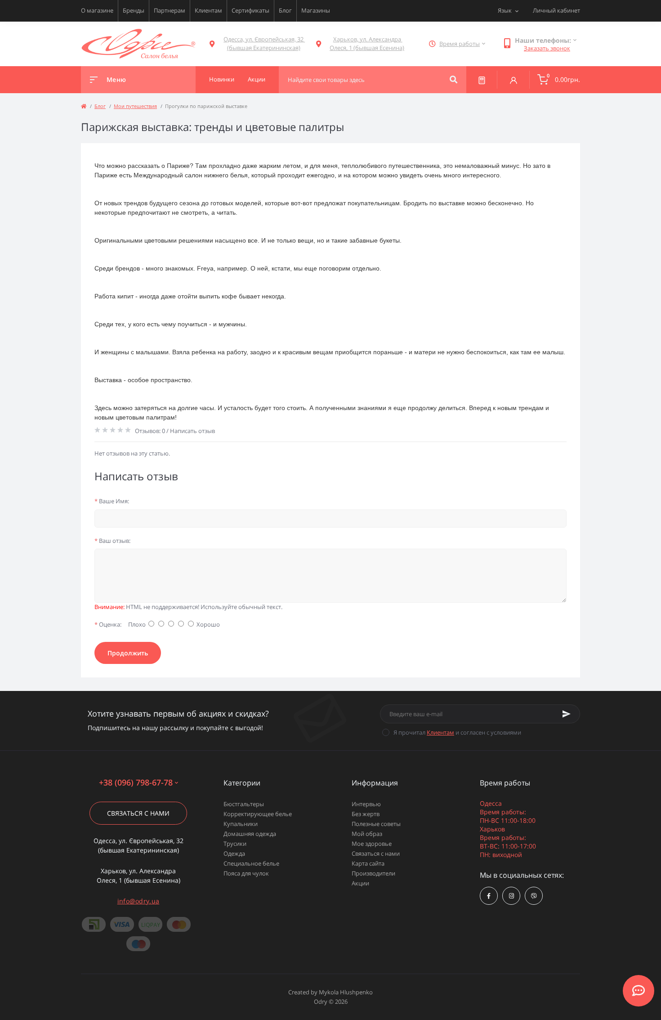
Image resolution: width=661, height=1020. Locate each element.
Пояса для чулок (246, 873)
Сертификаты (250, 10)
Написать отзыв (192, 431)
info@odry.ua (138, 901)
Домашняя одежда (249, 834)
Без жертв (366, 814)
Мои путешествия (135, 106)
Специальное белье (251, 863)
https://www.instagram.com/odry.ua (511, 896)
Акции (360, 883)
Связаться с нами (138, 813)
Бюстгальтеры (243, 804)
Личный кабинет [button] (556, 10)
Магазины (315, 10)
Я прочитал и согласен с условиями (457, 732)
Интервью (366, 804)
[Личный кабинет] (513, 79)
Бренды (133, 10)
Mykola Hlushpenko (346, 992)
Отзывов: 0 (150, 431)
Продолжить (127, 653)
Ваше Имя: (111, 501)
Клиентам (208, 10)
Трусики (234, 843)
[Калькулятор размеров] (481, 79)
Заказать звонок (547, 48)
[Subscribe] (566, 713)
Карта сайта (368, 863)
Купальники (240, 824)
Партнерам (169, 10)
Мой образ (367, 834)
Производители (373, 873)
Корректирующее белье (257, 814)
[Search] (453, 79)
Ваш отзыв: (112, 541)
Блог (285, 10)
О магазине (97, 10)
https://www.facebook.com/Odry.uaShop (489, 896)
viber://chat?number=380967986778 (534, 896)
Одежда (234, 853)
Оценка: (107, 624)
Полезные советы (376, 824)
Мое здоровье (372, 843)
